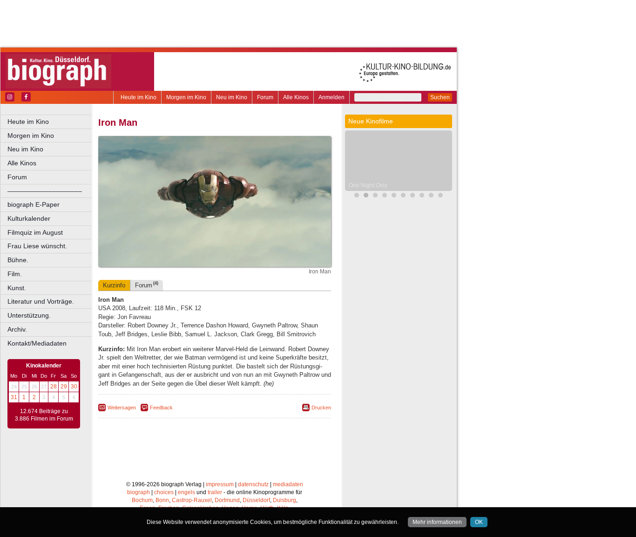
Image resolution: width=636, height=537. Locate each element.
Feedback (161, 407)
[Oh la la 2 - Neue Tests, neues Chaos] (375, 196)
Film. (14, 274)
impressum (220, 484)
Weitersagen (122, 407)
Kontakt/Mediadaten (37, 343)
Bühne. (17, 260)
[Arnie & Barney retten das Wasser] (440, 196)
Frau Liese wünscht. (37, 246)
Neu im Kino (231, 97)
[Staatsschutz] (403, 196)
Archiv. (17, 329)
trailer (215, 492)
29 (64, 386)
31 (14, 397)
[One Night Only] (366, 196)
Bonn (162, 500)
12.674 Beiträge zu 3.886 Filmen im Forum (44, 415)
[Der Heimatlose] (412, 196)
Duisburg (284, 500)
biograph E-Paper (33, 204)
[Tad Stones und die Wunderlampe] (394, 196)
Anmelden (331, 97)
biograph (138, 492)
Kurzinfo (114, 285)
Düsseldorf (256, 500)
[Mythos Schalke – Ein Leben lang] (431, 196)
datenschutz (253, 484)
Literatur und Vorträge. (40, 301)
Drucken (321, 407)
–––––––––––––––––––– (44, 191)
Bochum (142, 500)
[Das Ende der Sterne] (356, 196)
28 (53, 386)
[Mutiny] (384, 196)
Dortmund (227, 500)
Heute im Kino (138, 97)
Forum (265, 97)
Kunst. (16, 288)
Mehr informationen (437, 522)
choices (164, 492)
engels (186, 492)
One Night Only (368, 185)
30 (74, 386)
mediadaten (288, 484)
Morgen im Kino (186, 97)
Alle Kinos (296, 97)
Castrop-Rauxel (192, 500)
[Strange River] (421, 196)
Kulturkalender (28, 218)
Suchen (440, 97)
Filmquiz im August (35, 232)
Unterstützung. (29, 315)
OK (479, 522)
